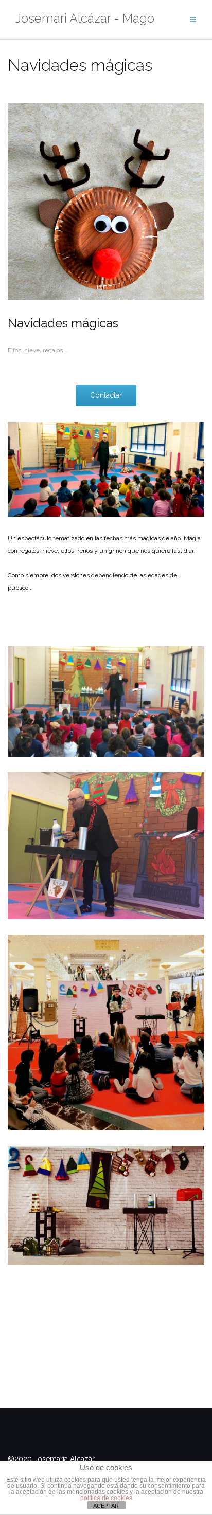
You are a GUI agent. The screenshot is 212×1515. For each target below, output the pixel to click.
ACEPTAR (106, 1506)
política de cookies (106, 1498)
